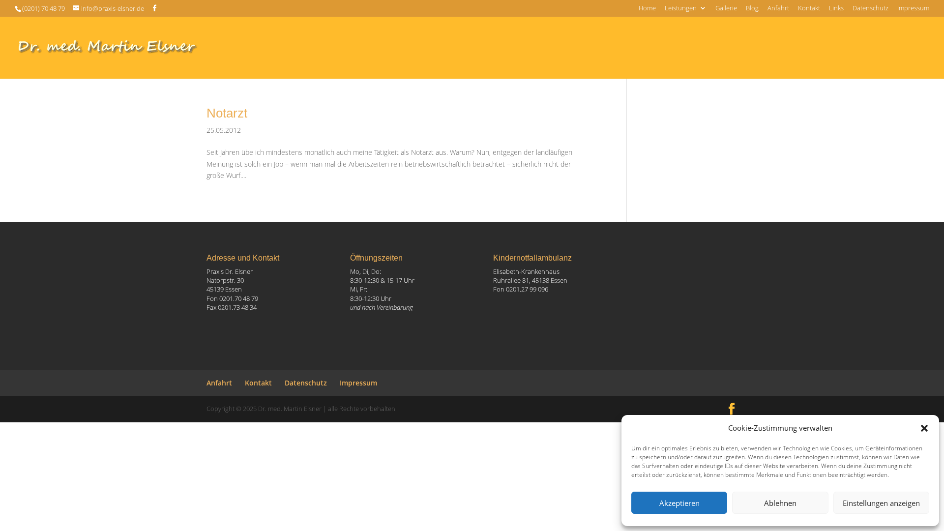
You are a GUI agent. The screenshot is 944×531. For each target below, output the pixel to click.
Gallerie (726, 8)
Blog (752, 8)
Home (647, 8)
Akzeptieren (679, 503)
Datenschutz (870, 8)
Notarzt (226, 113)
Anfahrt (778, 8)
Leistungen (681, 8)
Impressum (913, 8)
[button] (924, 428)
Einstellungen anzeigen (881, 503)
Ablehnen (780, 503)
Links (836, 8)
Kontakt (809, 8)
